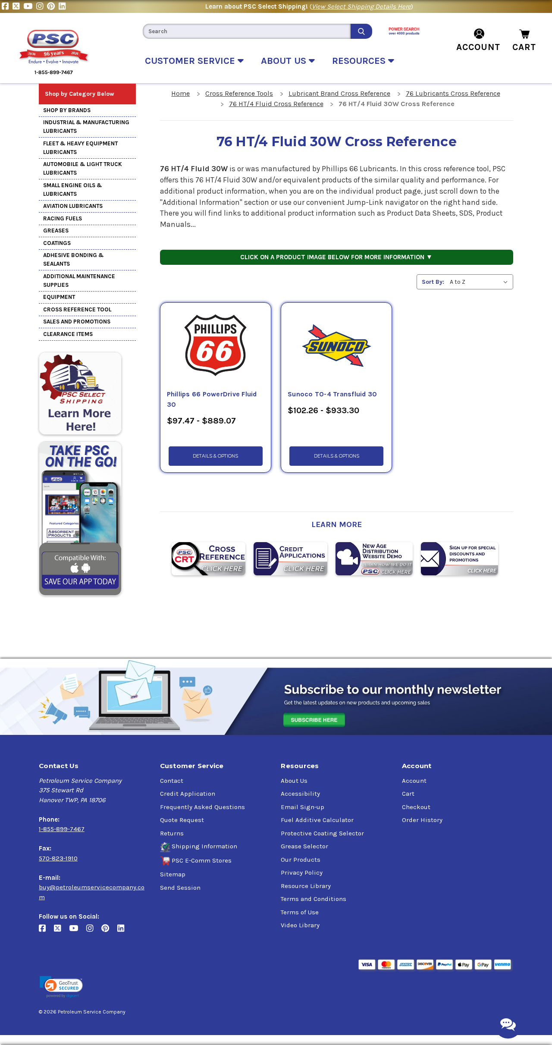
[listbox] (480, 282)
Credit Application (187, 793)
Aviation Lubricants (73, 206)
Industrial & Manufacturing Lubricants (86, 126)
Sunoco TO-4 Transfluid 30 (332, 394)
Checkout (416, 807)
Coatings (57, 243)
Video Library (300, 925)
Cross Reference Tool (77, 309)
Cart (408, 793)
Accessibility (300, 793)
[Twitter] (18, 6)
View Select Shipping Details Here (361, 6)
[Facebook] (7, 6)
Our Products (300, 859)
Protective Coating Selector (322, 833)
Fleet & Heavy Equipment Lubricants (80, 147)
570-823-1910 (58, 858)
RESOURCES (360, 60)
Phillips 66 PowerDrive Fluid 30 (212, 399)
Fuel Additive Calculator (317, 820)
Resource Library (306, 886)
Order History (422, 820)
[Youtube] (29, 6)
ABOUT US (285, 60)
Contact (171, 781)
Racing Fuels (62, 218)
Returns (172, 833)
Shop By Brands (67, 110)
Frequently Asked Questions (202, 807)
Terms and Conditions (313, 899)
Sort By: (433, 282)
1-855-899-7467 (62, 829)
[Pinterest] (53, 6)
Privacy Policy (302, 872)
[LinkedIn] (63, 6)
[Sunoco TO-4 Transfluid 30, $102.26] (336, 346)
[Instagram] (41, 6)
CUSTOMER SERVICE (191, 60)
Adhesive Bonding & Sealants (73, 259)
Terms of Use (300, 912)
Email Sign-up (302, 807)
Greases (56, 230)
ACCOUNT (478, 47)
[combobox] (247, 31)
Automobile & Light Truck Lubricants (82, 168)
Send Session (180, 887)
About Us (294, 781)
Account (414, 781)
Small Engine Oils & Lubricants (72, 189)
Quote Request (182, 820)
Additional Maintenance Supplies (79, 280)
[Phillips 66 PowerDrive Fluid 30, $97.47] (215, 346)
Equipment (59, 297)
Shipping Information (204, 846)
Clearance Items (68, 334)
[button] (61, 987)
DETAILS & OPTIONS (215, 456)
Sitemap (172, 874)
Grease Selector (304, 846)
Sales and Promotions (76, 321)
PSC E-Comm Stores (202, 860)
